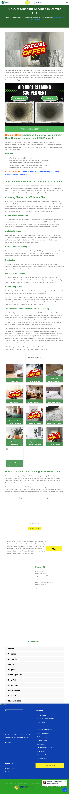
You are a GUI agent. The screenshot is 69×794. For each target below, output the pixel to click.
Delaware (12, 696)
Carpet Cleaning (41, 722)
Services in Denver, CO (34, 357)
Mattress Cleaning (42, 744)
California (12, 659)
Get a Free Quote (50, 765)
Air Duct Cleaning (41, 715)
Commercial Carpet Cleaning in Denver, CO (15, 423)
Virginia (11, 669)
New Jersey (13, 685)
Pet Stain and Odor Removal (44, 747)
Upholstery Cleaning (42, 758)
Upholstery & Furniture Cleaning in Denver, (34, 444)
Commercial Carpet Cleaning (44, 729)
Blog (8, 771)
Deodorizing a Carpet (42, 737)
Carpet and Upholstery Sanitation (45, 718)
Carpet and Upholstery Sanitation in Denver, (14, 444)
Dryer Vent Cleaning (42, 740)
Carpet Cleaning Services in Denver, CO (15, 465)
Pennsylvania (14, 690)
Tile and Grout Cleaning (43, 755)
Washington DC (15, 675)
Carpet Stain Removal (42, 726)
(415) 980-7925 (34, 2)
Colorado (12, 654)
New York (12, 680)
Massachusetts (14, 701)
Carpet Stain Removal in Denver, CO (54, 381)
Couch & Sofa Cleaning (43, 733)
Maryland (12, 664)
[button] (8, 510)
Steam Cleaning (41, 751)
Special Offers (10, 768)
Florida (11, 649)
